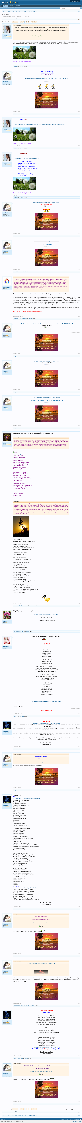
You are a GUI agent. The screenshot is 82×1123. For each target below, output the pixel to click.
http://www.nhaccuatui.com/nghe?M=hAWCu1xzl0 (47, 397)
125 (21, 21)
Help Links (18, 5)
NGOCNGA (5, 621)
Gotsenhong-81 (6, 287)
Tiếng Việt (3, 1119)
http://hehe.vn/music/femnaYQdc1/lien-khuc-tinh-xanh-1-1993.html (41, 963)
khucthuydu (5, 81)
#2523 (79, 145)
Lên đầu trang (76, 1119)
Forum (5, 5)
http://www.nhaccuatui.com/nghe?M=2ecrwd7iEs (46, 241)
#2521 (79, 63)
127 (24, 21)
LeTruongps (18, 271)
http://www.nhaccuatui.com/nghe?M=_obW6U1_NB (26, 798)
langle (15, 271)
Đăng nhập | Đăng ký (75, 1)
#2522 (79, 111)
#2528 (79, 353)
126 (22, 21)
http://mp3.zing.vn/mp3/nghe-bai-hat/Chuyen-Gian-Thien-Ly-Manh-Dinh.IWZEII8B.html (46, 78)
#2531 (79, 603)
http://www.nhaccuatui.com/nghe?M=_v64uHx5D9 (46, 1047)
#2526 (79, 269)
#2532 (79, 629)
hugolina (5, 35)
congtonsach (16, 356)
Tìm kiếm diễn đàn (5, 7)
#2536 (79, 906)
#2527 (79, 316)
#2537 (79, 953)
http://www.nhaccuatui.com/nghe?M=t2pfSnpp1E (46, 614)
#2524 (79, 195)
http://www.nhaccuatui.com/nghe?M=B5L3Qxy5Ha (46, 723)
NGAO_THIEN (6, 646)
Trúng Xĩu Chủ (23, 16)
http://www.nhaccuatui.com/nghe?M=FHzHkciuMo (26, 888)
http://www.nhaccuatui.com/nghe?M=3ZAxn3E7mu (26, 158)
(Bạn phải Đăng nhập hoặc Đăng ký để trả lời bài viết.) (69, 1109)
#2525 (79, 233)
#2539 (79, 1055)
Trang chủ (71, 1119)
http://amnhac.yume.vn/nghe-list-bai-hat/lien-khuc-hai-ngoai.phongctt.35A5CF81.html (41, 922)
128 (26, 21)
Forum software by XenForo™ (12, 1121)
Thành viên (11, 5)
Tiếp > (35, 21)
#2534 (79, 746)
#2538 (79, 1003)
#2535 (79, 787)
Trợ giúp (66, 1119)
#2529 (79, 389)
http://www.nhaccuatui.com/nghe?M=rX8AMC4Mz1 (41, 762)
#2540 (79, 1101)
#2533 (79, 713)
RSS (80, 1119)
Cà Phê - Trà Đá (11, 16)
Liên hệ (62, 1119)
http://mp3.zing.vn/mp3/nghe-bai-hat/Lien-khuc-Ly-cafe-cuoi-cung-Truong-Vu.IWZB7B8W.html (47, 323)
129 (28, 21)
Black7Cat (16, 66)
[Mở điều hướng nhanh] (79, 11)
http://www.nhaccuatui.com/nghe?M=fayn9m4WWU (41, 1071)
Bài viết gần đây (14, 7)
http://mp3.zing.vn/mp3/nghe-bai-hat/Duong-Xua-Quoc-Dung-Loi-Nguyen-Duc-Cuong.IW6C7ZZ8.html (39, 124)
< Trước (13, 21)
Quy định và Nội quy (77, 1121)
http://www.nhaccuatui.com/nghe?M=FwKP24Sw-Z (46, 202)
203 (32, 21)
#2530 (79, 425)
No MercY (22, 66)
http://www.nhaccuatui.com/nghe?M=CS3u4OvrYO (46, 701)
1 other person (32, 605)
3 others (30, 318)
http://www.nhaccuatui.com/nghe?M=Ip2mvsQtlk (46, 361)
